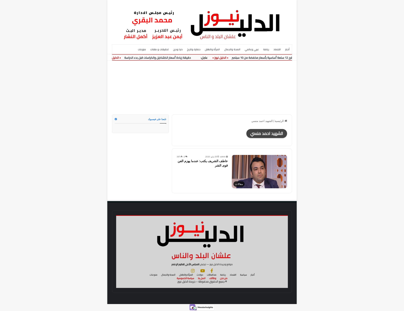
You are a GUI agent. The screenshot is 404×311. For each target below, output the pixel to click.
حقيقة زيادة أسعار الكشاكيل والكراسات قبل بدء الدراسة (163, 57)
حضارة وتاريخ (193, 49)
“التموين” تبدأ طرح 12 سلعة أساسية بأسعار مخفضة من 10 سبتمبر (276, 57)
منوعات (142, 49)
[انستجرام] (193, 271)
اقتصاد (277, 49)
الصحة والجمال (232, 49)
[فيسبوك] (211, 271)
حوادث (200, 274)
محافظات (211, 274)
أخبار (287, 49)
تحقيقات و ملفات (159, 49)
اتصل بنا (201, 278)
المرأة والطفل (212, 49)
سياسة (243, 274)
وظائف (212, 278)
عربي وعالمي (252, 49)
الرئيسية (280, 121)
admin (223, 156)
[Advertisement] (202, 87)
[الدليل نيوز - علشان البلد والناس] (202, 22)
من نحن (223, 278)
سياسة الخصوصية (185, 278)
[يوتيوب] (202, 271)
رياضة (266, 49)
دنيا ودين (178, 49)
